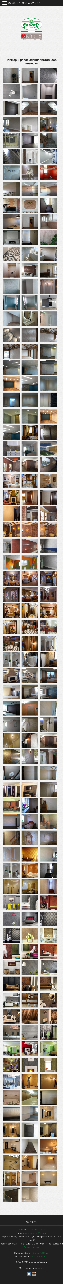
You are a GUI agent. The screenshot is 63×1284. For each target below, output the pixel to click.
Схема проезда (31, 1247)
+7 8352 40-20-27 (37, 1229)
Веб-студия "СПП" (40, 1256)
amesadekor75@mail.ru (34, 1233)
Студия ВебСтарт (41, 1253)
